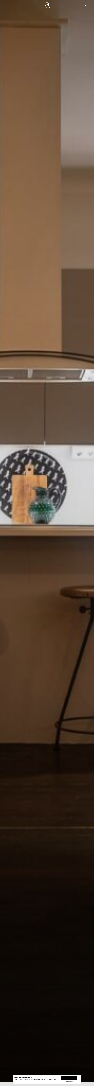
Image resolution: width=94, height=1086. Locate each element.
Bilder (52, 1084)
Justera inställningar (69, 1081)
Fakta (41, 1084)
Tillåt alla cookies (69, 1078)
